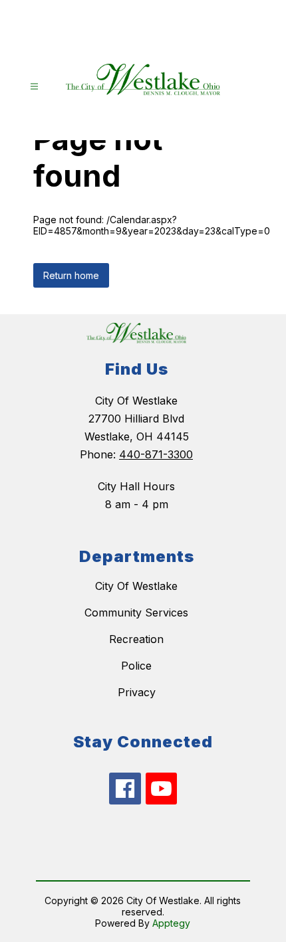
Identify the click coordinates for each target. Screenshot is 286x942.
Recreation (136, 639)
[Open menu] (34, 86)
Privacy (137, 692)
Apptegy (171, 923)
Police (136, 665)
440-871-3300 (156, 454)
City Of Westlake (136, 586)
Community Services (136, 612)
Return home (71, 275)
